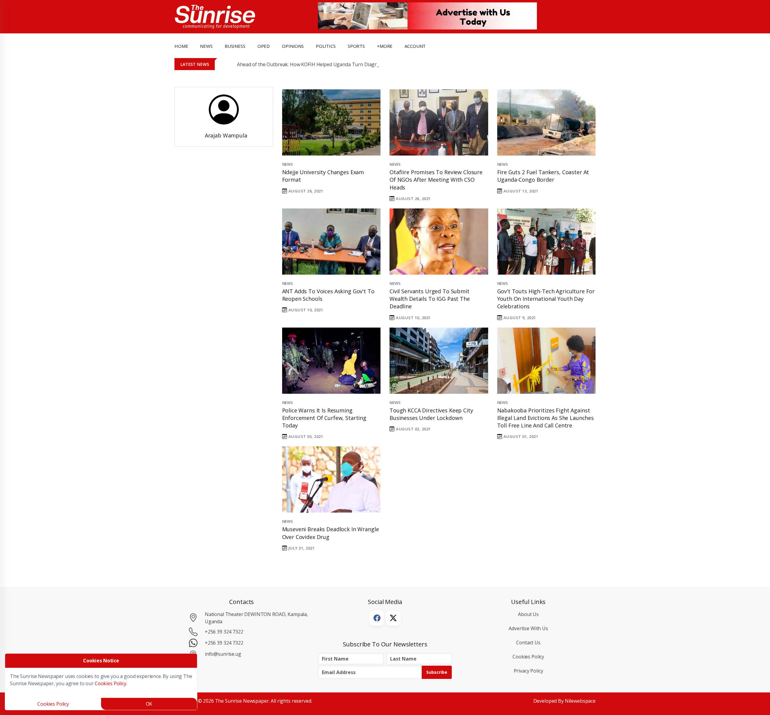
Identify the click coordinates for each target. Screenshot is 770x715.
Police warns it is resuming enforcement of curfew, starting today (324, 418)
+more (385, 46)
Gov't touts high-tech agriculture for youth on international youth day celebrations (546, 299)
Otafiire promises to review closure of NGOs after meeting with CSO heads (436, 179)
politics (326, 46)
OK (149, 704)
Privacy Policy (528, 670)
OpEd (263, 46)
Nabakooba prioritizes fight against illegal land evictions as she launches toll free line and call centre (545, 418)
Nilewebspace (580, 701)
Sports (356, 46)
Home (181, 46)
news (206, 46)
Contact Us (528, 642)
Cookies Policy (528, 656)
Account (415, 46)
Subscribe (436, 672)
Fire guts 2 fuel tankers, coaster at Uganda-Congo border (543, 175)
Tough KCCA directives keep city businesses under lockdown (431, 414)
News (287, 164)
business (235, 46)
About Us (528, 614)
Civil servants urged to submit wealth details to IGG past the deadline (430, 299)
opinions (293, 46)
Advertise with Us (528, 628)
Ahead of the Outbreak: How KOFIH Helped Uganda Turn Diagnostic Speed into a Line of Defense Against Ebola (360, 64)
